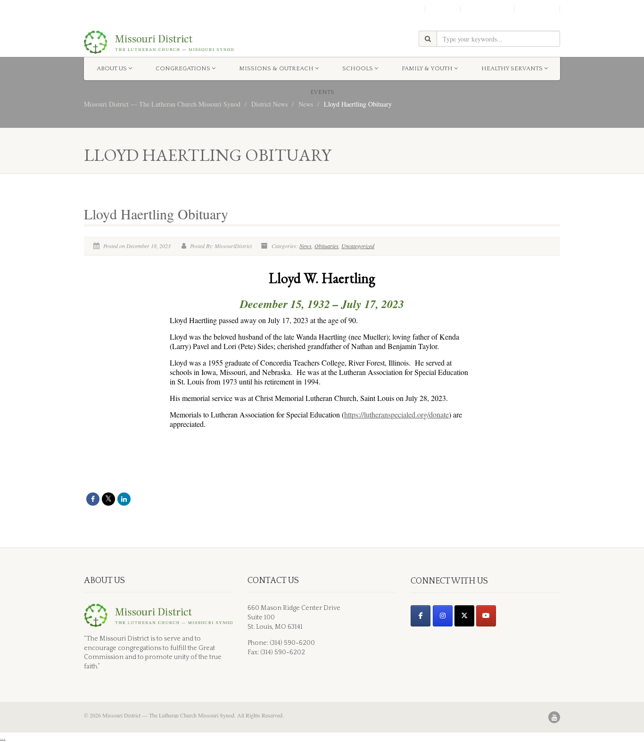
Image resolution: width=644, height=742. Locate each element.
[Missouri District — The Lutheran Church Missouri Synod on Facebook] (420, 615)
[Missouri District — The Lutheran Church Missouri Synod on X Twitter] (464, 615)
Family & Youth (427, 68)
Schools (357, 68)
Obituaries (326, 246)
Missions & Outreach (276, 68)
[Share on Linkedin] (124, 499)
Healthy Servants (512, 68)
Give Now (537, 9)
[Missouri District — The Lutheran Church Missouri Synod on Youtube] (486, 615)
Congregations (183, 68)
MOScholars (487, 9)
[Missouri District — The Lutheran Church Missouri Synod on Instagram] (443, 615)
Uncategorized (357, 246)
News (305, 246)
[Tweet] (108, 499)
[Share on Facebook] (92, 499)
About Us (112, 68)
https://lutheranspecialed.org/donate (396, 414)
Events (322, 92)
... (3, 737)
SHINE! (442, 9)
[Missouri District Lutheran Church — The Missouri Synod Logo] (158, 42)
